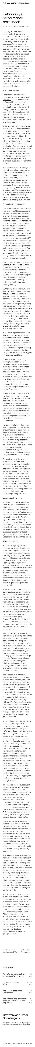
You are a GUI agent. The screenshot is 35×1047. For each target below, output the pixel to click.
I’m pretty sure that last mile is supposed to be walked (14, 975)
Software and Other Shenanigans (16, 3)
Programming (21, 26)
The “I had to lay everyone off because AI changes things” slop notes (14, 1001)
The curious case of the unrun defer (12, 992)
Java (14, 26)
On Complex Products (25, 951)
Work (27, 26)
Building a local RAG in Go (11, 984)
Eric (10, 26)
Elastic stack (14, 758)
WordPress (29, 1043)
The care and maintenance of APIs (10, 951)
